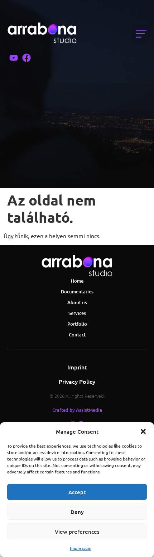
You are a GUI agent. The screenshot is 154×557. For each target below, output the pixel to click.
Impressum (80, 548)
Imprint (77, 367)
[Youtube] (13, 57)
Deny (77, 511)
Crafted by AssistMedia (77, 410)
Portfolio (77, 324)
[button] (143, 431)
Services (77, 313)
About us (77, 302)
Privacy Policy (77, 381)
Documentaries (77, 291)
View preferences (77, 531)
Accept (77, 492)
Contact (77, 334)
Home (77, 281)
